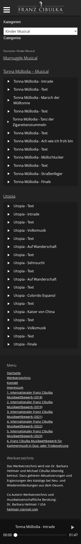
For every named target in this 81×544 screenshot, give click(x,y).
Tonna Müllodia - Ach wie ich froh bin (43, 141)
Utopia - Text (24, 206)
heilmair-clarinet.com (22, 509)
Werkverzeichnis (19, 378)
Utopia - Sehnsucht (29, 262)
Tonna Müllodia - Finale (32, 181)
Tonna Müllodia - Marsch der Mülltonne (36, 100)
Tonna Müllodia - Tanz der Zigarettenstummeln (33, 122)
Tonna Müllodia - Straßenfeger (38, 173)
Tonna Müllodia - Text (31, 89)
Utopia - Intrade (26, 214)
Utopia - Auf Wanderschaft (35, 246)
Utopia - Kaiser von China (34, 311)
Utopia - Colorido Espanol (34, 295)
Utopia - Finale (25, 344)
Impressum (15, 387)
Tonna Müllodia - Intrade (33, 81)
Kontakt (12, 383)
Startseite (9, 51)
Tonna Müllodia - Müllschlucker (39, 157)
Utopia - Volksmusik (30, 230)
